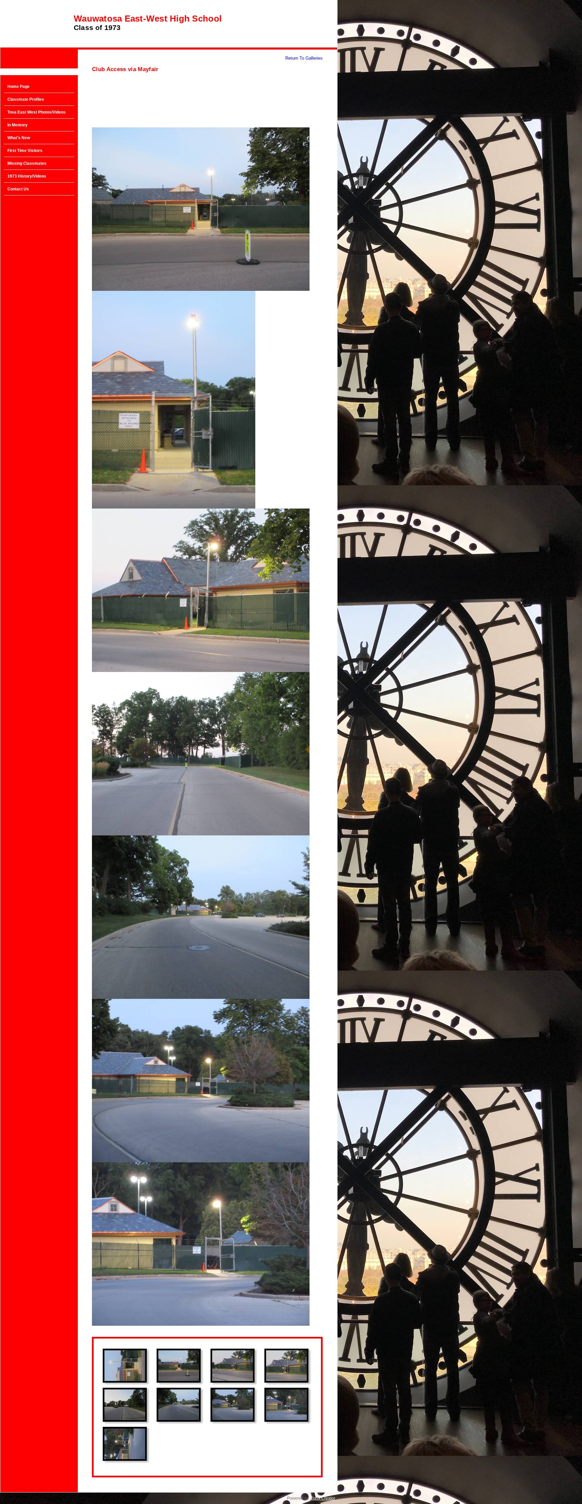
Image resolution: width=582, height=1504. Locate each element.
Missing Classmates (26, 163)
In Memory (17, 125)
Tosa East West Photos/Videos (36, 112)
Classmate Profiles (25, 99)
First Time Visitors (24, 150)
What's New (18, 137)
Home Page (18, 86)
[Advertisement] (39, 307)
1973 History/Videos (26, 176)
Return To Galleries (304, 58)
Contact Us (18, 189)
